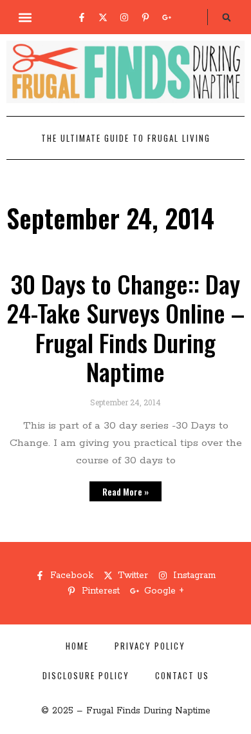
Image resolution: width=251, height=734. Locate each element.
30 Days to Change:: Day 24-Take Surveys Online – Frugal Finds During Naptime (125, 328)
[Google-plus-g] (167, 17)
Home (77, 645)
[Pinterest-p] (145, 17)
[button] (25, 17)
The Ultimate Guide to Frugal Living (125, 137)
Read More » (125, 491)
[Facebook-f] (82, 17)
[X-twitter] (103, 17)
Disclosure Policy (85, 675)
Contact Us (182, 675)
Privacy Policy (150, 645)
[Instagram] (124, 17)
